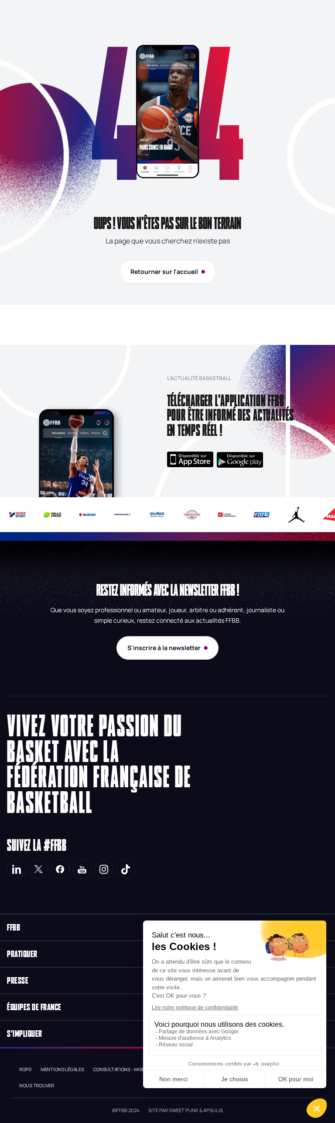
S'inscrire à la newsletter (164, 648)
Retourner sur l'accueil (164, 271)
